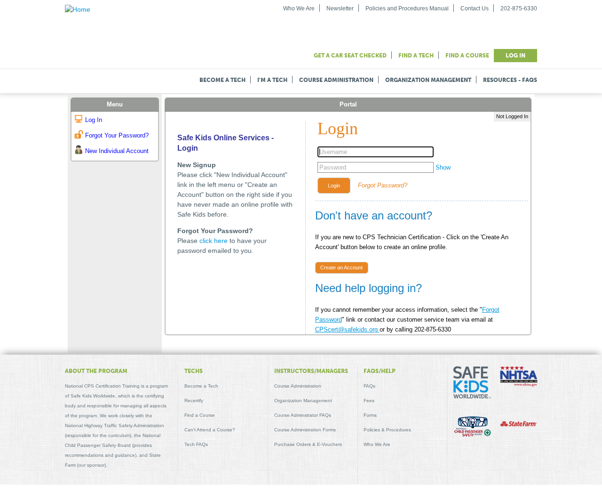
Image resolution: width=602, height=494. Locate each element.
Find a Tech (416, 55)
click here (213, 240)
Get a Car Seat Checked (350, 55)
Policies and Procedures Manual (407, 8)
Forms (370, 415)
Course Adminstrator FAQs (302, 415)
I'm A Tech (272, 80)
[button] (334, 186)
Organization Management (428, 80)
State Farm (519, 425)
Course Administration (336, 80)
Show (443, 167)
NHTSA (519, 377)
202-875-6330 (518, 8)
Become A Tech (222, 80)
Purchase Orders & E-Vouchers (308, 444)
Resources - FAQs (510, 80)
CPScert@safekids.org (347, 329)
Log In (515, 55)
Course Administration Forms (305, 429)
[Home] (77, 9)
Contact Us (474, 8)
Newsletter (340, 8)
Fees (369, 400)
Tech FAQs (196, 444)
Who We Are (299, 8)
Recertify (193, 400)
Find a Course (467, 55)
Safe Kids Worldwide (472, 385)
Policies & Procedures (387, 429)
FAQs (369, 386)
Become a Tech (201, 386)
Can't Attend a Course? (209, 429)
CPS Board (472, 427)
